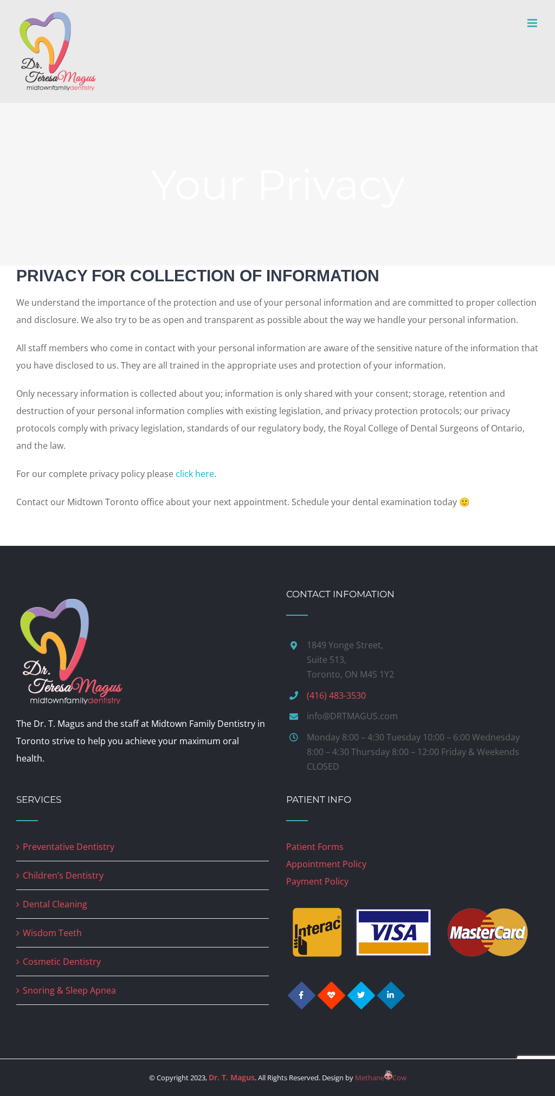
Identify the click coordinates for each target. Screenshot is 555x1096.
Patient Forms (315, 847)
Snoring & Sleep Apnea (69, 990)
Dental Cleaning (55, 904)
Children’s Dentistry (63, 875)
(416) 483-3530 (336, 695)
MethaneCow (380, 1077)
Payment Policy (317, 881)
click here (195, 474)
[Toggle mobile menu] (533, 23)
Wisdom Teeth (52, 933)
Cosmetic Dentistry (62, 962)
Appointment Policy (326, 864)
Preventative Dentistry (68, 847)
